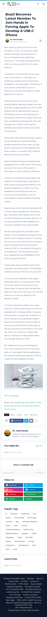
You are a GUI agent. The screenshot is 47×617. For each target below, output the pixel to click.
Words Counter (11, 584)
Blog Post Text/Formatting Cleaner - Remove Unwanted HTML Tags (23, 604)
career (8, 526)
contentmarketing (13, 530)
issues (19, 537)
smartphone (10, 545)
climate (24, 526)
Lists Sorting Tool (12, 592)
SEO (34, 514)
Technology (33, 415)
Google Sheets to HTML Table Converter (23, 610)
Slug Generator (36, 584)
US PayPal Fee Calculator (31, 592)
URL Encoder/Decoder (14, 589)
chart (16, 526)
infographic (10, 537)
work (7, 549)
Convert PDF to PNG (33, 597)
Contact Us (34, 581)
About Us (39, 579)
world (15, 549)
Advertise (30, 579)
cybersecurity (28, 530)
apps (17, 522)
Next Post (40, 473)
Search (8, 518)
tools (34, 545)
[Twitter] (26, 421)
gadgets (25, 533)
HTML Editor (23, 584)
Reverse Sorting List (33, 589)
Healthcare (25, 514)
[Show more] (36, 421)
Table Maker (10, 600)
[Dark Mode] (38, 4)
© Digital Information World (14, 579)
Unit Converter (15, 595)
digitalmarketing (12, 533)
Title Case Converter (32, 587)
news (25, 415)
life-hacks (29, 537)
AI (6, 514)
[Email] (31, 421)
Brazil (12, 415)
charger (19, 415)
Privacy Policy (13, 581)
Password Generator (15, 587)
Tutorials (9, 522)
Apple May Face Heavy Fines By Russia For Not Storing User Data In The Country (22, 405)
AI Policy (24, 581)
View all (38, 446)
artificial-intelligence (30, 522)
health (34, 533)
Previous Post (8, 473)
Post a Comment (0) (23, 465)
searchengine (19, 541)
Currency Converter (30, 595)
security (31, 541)
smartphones (23, 545)
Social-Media (19, 518)
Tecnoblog (14, 396)
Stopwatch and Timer (14, 597)
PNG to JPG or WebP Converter (29, 600)
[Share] (40, 41)
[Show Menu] (3, 4)
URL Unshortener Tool (23, 608)
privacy (8, 541)
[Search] (43, 4)
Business (14, 514)
